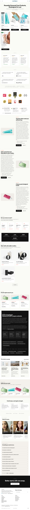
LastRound (13, 64)
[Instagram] (28, 508)
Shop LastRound (4, 177)
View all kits (15, 284)
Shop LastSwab (19, 145)
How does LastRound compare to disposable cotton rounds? (10, 463)
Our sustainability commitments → (21, 351)
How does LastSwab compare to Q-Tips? (7, 459)
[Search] (2, 1)
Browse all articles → (26, 359)
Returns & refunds (17, 497)
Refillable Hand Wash (4, 501)
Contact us (16, 500)
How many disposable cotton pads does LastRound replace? (10, 454)
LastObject (4, 508)
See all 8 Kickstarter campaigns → (12, 351)
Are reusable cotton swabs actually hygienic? (8, 447)
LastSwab (2, 496)
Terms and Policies (15, 508)
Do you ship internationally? (6, 470)
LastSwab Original (6, 64)
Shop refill (24, 145)
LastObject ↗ (9, 508)
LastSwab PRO (3, 497)
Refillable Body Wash (3, 500)
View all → (2, 502)
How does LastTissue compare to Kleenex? (8, 461)
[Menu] (1, 1)
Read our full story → (5, 351)
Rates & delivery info (10, 493)
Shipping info (16, 496)
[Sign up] (27, 492)
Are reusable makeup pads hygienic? (7, 452)
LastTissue (22, 64)
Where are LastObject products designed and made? (9, 468)
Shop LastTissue (19, 210)
